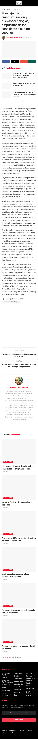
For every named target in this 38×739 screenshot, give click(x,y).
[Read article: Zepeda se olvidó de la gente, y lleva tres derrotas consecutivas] (6, 94)
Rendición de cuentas (30, 679)
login (8, 657)
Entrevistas (18, 673)
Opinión (16, 695)
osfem (21, 299)
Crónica (4, 678)
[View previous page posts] (17, 101)
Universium (30, 688)
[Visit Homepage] (18, 3)
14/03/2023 (17, 88)
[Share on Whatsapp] (32, 61)
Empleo (4, 693)
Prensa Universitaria (15, 37)
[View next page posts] (20, 101)
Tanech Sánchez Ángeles (11, 302)
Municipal (17, 689)
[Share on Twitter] (15, 61)
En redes (5, 696)
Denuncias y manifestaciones (8, 681)
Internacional (18, 681)
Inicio (3, 730)
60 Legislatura (11, 299)
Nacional (17, 692)
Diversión (5, 687)
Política (9, 9)
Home (3, 9)
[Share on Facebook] (6, 61)
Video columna (29, 692)
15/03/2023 (17, 80)
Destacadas (6, 685)
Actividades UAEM (6, 674)
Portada (29, 676)
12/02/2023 (5, 651)
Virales (28, 696)
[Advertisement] (19, 325)
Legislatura (17, 9)
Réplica (28, 683)
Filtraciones (18, 679)
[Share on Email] (24, 61)
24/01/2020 (28, 37)
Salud (28, 686)
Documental (6, 690)
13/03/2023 (17, 96)
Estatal (16, 676)
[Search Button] (35, 3)
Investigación (19, 684)
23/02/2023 (5, 579)
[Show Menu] (2, 3)
